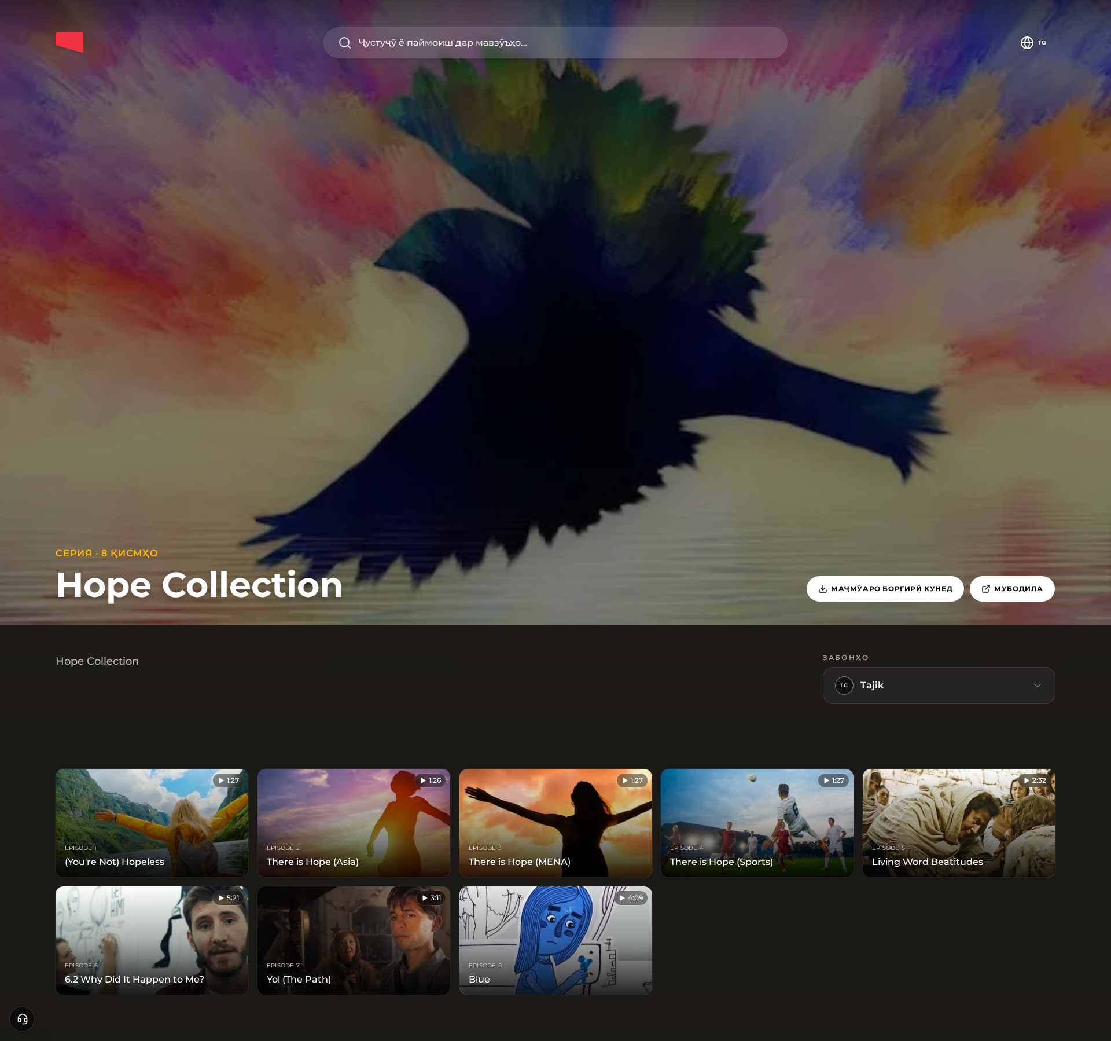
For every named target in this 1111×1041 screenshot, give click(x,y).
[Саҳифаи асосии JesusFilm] (69, 43)
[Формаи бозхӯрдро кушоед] (22, 1019)
